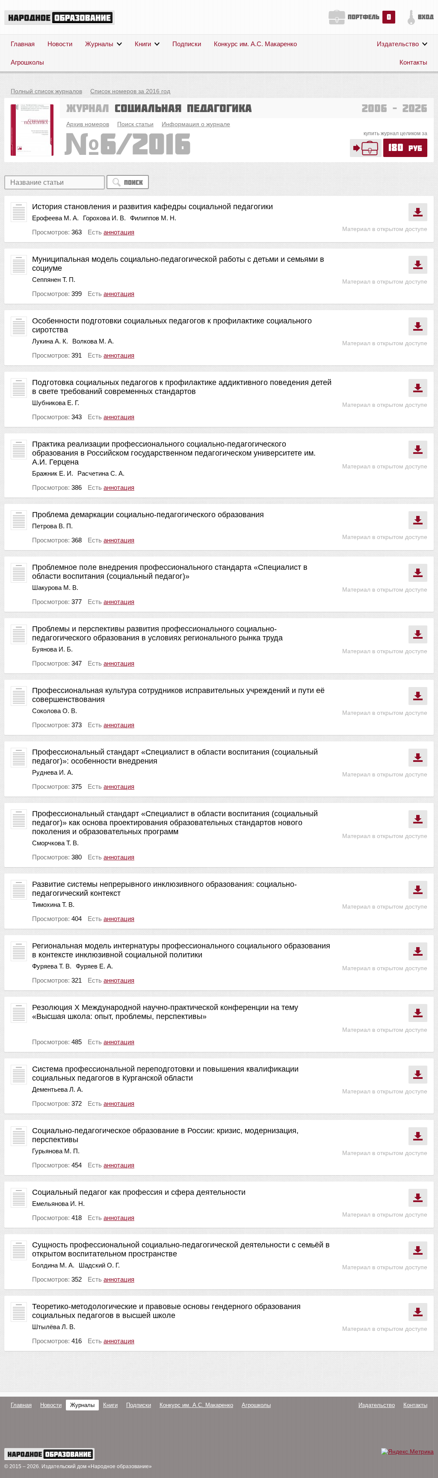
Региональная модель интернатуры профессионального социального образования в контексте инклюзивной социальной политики (181, 950)
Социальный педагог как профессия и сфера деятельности (139, 1192)
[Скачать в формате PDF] (417, 212)
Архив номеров (87, 124)
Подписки (186, 43)
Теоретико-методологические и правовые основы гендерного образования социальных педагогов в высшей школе (166, 1311)
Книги (143, 43)
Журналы (99, 43)
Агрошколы (27, 62)
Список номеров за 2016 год (130, 91)
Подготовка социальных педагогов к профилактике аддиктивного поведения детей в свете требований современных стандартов (181, 387)
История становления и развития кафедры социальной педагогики (152, 206)
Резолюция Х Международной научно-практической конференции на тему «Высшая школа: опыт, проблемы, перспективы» (165, 1012)
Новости (59, 43)
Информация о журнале (196, 124)
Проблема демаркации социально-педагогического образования (148, 514)
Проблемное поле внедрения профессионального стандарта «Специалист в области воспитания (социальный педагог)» (170, 572)
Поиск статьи (135, 124)
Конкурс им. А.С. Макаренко (255, 43)
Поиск (133, 182)
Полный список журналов (46, 91)
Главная (23, 43)
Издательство (398, 43)
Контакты (413, 62)
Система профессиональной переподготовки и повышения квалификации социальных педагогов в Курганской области (165, 1073)
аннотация (119, 232)
